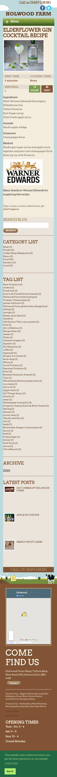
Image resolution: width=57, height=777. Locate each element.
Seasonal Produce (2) (14, 368)
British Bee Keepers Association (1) (22, 427)
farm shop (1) (10, 359)
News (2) (8, 256)
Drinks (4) (8, 250)
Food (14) (8, 259)
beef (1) (7, 433)
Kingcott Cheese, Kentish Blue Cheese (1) (26, 405)
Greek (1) (8, 318)
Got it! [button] (10, 771)
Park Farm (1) (10, 443)
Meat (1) (7, 247)
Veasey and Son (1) (13, 418)
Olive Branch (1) (12, 449)
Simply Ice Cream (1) (14, 356)
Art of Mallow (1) (12, 328)
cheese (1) (8, 287)
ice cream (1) (10, 384)
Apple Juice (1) (11, 390)
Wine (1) (8, 362)
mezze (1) (8, 334)
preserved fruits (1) (13, 303)
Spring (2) (8, 408)
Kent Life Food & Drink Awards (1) (22, 294)
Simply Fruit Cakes (29, 542)
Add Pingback (11, 209)
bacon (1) (8, 430)
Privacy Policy (12, 715)
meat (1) (7, 399)
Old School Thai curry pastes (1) (21, 322)
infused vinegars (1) (14, 340)
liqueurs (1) (9, 343)
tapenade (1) (10, 353)
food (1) (7, 325)
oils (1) (6, 421)
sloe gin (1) (9, 312)
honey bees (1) (11, 415)
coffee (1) (8, 349)
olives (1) (8, 446)
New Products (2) (12, 284)
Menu (14, 21)
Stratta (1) (8, 396)
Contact (14, 683)
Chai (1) (7, 378)
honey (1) (8, 440)
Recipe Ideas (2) (11, 331)
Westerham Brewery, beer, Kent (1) (22, 381)
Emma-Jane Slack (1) (14, 315)
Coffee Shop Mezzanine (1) (18, 253)
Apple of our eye (28, 515)
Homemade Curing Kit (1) (17, 402)
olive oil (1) (9, 387)
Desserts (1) (9, 262)
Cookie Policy (12, 711)
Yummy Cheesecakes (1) (16, 300)
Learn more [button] (11, 763)
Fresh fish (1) (10, 290)
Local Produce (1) (12, 365)
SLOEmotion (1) (12, 346)
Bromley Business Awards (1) (19, 374)
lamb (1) (7, 424)
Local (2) (8, 265)
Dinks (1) (8, 337)
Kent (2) (7, 371)
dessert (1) (8, 412)
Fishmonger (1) (11, 437)
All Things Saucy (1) (14, 393)
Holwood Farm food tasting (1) (20, 297)
